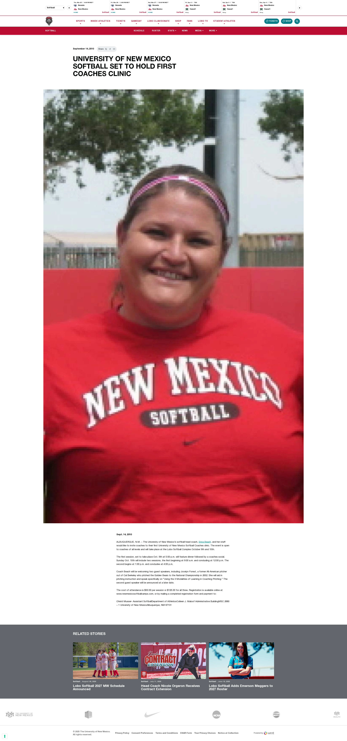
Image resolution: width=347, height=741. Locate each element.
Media (198, 31)
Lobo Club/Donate (158, 21)
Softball (76, 681)
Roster (156, 31)
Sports (80, 21)
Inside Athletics (100, 21)
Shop (178, 21)
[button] (69, 8)
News (185, 31)
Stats (171, 31)
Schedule (139, 31)
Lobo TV (203, 21)
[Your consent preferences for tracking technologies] (4, 736)
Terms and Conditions (166, 733)
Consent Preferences (142, 733)
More (212, 31)
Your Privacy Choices (205, 733)
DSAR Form (186, 733)
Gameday (136, 21)
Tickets (120, 21)
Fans (189, 21)
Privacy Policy (122, 733)
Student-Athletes (224, 21)
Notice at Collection (228, 733)
